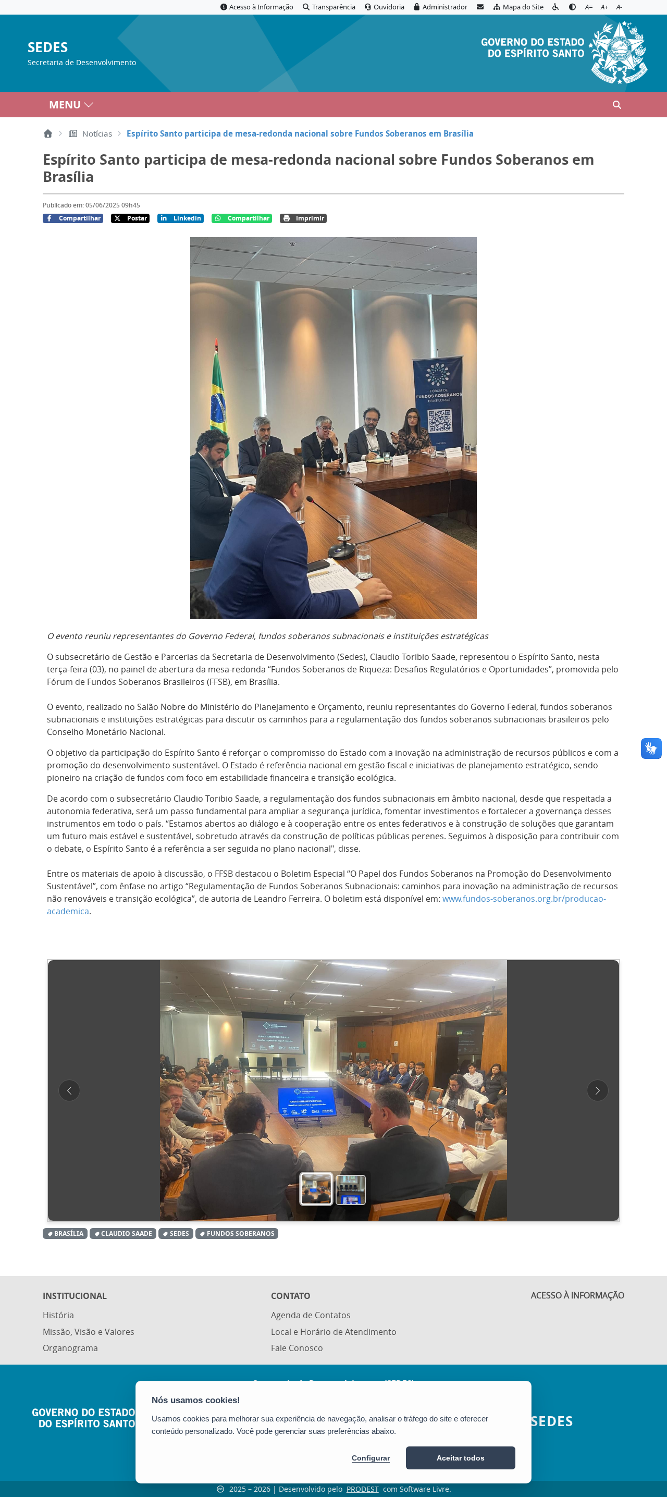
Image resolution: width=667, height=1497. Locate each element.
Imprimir (310, 218)
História (58, 1315)
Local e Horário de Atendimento (334, 1332)
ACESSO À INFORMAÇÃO (577, 1295)
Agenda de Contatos (311, 1315)
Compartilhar (80, 218)
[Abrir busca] (617, 104)
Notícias (97, 133)
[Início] (48, 133)
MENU (65, 104)
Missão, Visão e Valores (88, 1332)
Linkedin (187, 218)
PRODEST (363, 1489)
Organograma (70, 1348)
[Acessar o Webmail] (480, 7)
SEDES (48, 48)
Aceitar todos (461, 1458)
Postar (137, 218)
